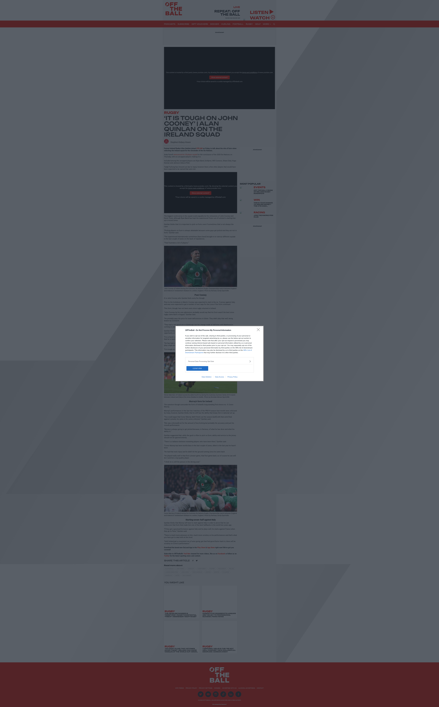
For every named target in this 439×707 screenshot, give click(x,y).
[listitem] (219, 361)
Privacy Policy (232, 377)
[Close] (259, 330)
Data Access (219, 377)
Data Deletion (206, 377)
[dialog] (219, 353)
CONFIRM (197, 368)
